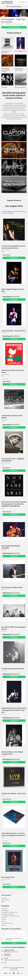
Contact (3, 919)
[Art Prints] (7, 79)
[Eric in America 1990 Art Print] (14, 572)
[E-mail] (14, 935)
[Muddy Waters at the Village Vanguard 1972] (14, 737)
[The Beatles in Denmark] (7, 43)
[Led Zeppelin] (7, 60)
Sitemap (3, 925)
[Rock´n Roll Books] (21, 79)
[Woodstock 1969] (14, 612)
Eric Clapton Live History (7, 914)
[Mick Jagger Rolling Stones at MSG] (14, 274)
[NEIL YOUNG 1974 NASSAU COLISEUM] (14, 531)
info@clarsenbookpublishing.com (12, 960)
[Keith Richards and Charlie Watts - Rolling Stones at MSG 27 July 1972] (14, 693)
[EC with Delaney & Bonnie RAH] (14, 653)
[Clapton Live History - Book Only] (14, 778)
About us (3, 921)
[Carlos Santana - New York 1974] (14, 315)
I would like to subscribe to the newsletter (13, 939)
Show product (14, 257)
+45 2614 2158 (7, 956)
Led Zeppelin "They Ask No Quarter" (10, 916)
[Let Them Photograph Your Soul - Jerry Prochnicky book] (14, 231)
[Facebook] (2, 963)
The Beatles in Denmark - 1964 (9, 912)
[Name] (14, 932)
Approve (14, 943)
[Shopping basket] (22, 2)
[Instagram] (5, 963)
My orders (3, 898)
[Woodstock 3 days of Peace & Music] (14, 355)
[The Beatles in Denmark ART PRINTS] (14, 400)
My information (5, 900)
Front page (4, 908)
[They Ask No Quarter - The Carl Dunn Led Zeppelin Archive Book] (14, 818)
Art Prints (3, 918)
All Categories (5, 910)
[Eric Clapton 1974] (21, 43)
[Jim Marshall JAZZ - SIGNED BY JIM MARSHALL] (14, 443)
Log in (2, 901)
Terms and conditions (7, 923)
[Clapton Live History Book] (21, 60)
